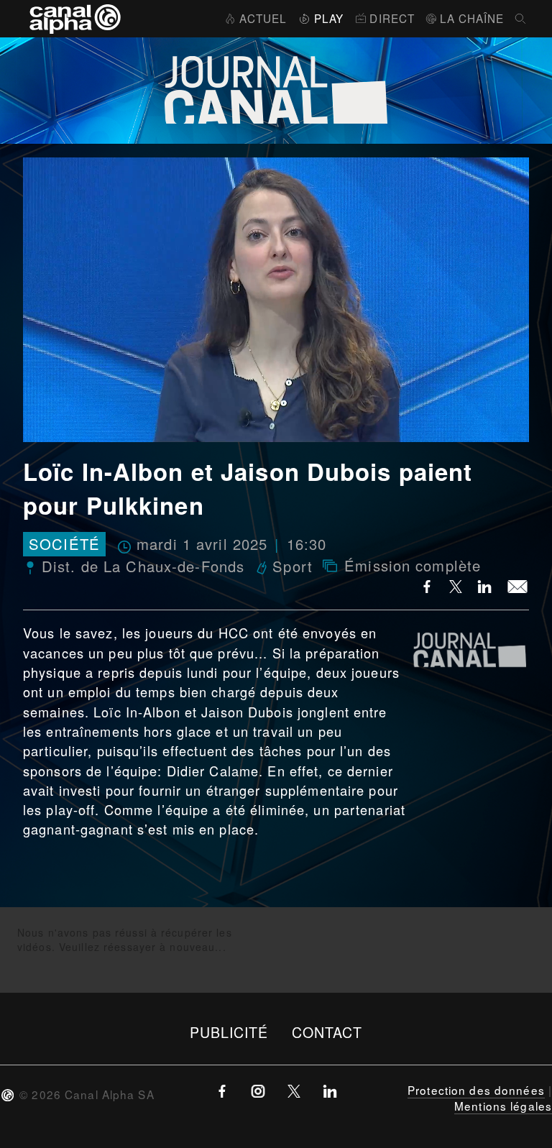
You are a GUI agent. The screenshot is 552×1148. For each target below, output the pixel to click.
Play (329, 18)
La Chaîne (472, 18)
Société (64, 544)
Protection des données (476, 1090)
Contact (327, 1031)
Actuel (263, 18)
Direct (392, 18)
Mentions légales (503, 1105)
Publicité (229, 1031)
